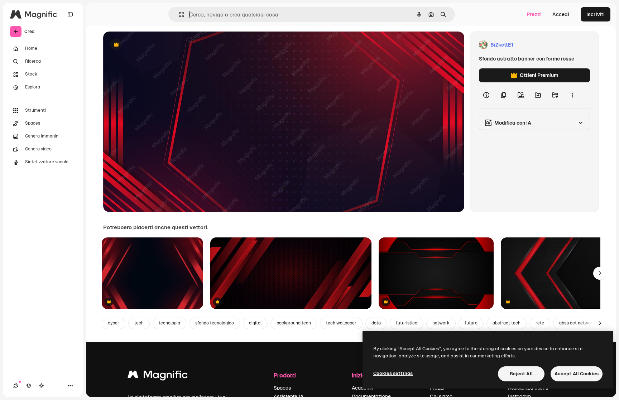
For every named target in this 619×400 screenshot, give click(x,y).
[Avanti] (599, 273)
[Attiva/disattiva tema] (41, 385)
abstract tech (506, 323)
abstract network (577, 323)
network (441, 323)
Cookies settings (393, 373)
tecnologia (169, 323)
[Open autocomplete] (178, 14)
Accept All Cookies (577, 374)
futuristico (406, 323)
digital (255, 323)
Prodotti (285, 375)
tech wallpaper (341, 323)
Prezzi (534, 14)
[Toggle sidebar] (70, 14)
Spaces (282, 388)
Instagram (519, 396)
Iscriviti (595, 14)
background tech (294, 323)
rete (540, 323)
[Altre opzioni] (572, 95)
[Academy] (28, 385)
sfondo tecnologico (214, 323)
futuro (471, 323)
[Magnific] (158, 376)
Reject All (521, 374)
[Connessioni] (15, 385)
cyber (113, 323)
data (376, 323)
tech (139, 323)
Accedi (560, 14)
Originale (150, 45)
